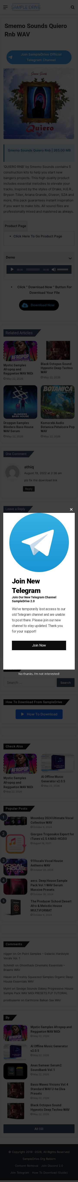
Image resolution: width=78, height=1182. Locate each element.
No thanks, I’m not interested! (39, 674)
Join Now (39, 645)
